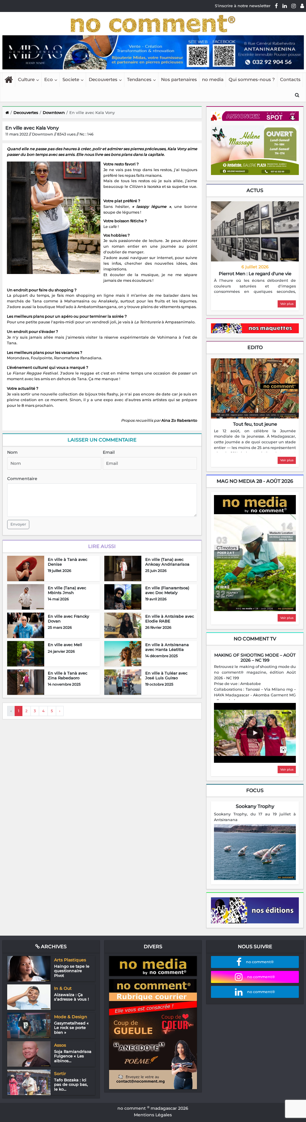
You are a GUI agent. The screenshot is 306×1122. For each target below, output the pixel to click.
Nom (12, 452)
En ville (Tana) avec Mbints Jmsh (67, 590)
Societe (70, 79)
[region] (255, 287)
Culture (26, 79)
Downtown (54, 112)
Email (109, 452)
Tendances (139, 79)
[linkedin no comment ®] (284, 5)
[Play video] (255, 733)
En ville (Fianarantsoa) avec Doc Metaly (167, 590)
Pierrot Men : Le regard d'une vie (255, 273)
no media (213, 79)
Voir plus (286, 304)
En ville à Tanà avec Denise (67, 562)
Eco (48, 79)
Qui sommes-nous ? (252, 79)
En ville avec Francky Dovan (68, 618)
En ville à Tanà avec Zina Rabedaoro (67, 675)
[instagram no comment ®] (293, 5)
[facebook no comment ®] (276, 5)
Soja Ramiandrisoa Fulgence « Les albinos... (72, 1056)
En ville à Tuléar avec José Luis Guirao (166, 675)
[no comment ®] (302, 5)
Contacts (290, 79)
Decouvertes (103, 79)
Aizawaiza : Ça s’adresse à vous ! (71, 997)
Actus (255, 190)
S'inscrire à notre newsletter (242, 5)
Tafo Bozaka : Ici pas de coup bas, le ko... (71, 1084)
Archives (53, 946)
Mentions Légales (153, 1115)
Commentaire (22, 478)
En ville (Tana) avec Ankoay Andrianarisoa (167, 562)
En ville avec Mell (65, 644)
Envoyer (18, 524)
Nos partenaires (179, 79)
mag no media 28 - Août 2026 (255, 481)
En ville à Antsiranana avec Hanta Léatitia (167, 647)
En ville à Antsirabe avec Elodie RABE (169, 618)
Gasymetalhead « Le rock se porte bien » (71, 1028)
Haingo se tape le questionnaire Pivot (71, 971)
